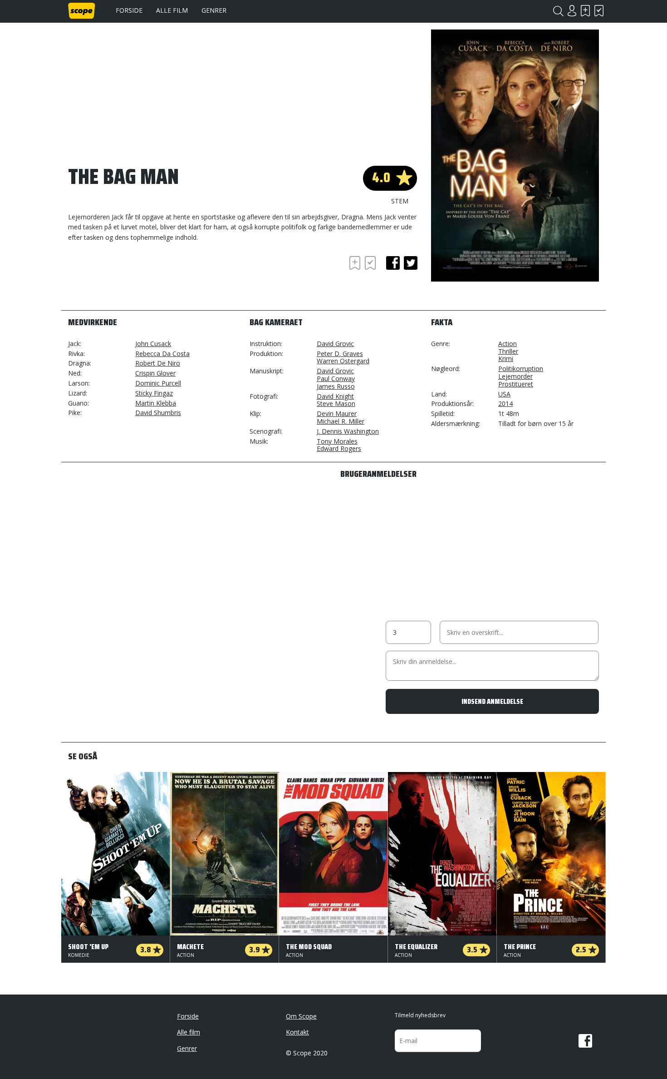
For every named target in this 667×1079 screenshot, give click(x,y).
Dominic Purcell (158, 383)
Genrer (213, 10)
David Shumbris (158, 412)
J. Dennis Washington (348, 431)
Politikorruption (520, 368)
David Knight (335, 396)
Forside (129, 10)
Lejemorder (515, 376)
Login (572, 10)
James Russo (336, 386)
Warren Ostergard (343, 360)
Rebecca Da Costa (162, 353)
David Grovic (335, 343)
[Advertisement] (140, 279)
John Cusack (153, 343)
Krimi (505, 358)
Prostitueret (515, 384)
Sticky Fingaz (154, 393)
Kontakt (297, 1032)
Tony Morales (337, 441)
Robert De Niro (157, 363)
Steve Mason (336, 403)
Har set (599, 10)
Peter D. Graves (340, 353)
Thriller (508, 351)
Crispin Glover (155, 373)
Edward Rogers (339, 448)
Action (507, 343)
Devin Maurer (337, 413)
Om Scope (301, 1016)
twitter (410, 263)
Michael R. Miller (340, 421)
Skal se (585, 10)
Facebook (585, 1041)
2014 (505, 403)
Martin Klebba (155, 403)
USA (504, 394)
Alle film (172, 10)
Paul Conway (336, 378)
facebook (393, 263)
